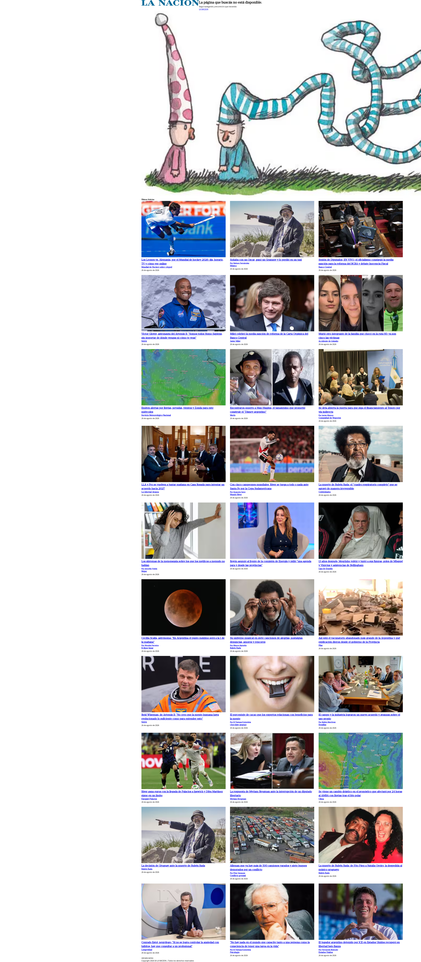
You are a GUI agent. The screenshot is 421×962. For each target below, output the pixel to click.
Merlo (232, 415)
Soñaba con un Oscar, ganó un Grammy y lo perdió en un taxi (266, 260)
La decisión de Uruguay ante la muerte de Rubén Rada (173, 865)
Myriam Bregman (238, 799)
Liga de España (326, 569)
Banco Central (325, 267)
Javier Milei (235, 341)
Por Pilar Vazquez (237, 873)
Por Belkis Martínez (327, 722)
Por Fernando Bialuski (328, 950)
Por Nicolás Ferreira (150, 645)
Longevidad (146, 950)
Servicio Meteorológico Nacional (156, 415)
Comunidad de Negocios (330, 418)
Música (233, 266)
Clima (321, 799)
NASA (144, 341)
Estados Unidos (326, 952)
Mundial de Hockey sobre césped (156, 267)
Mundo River (236, 495)
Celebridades (325, 492)
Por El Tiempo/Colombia (240, 722)
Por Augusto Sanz (237, 492)
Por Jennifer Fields (149, 568)
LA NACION (203, 9)
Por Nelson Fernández (239, 263)
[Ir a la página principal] (170, 5)
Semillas (322, 725)
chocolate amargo (238, 725)
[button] (183, 229)
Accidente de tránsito (328, 341)
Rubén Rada (235, 648)
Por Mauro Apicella (238, 645)
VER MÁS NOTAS (147, 958)
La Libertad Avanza (150, 492)
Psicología (234, 952)
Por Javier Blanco (326, 415)
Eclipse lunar (147, 648)
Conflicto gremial (238, 876)
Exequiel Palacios (149, 799)
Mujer (144, 571)
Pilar (321, 646)
